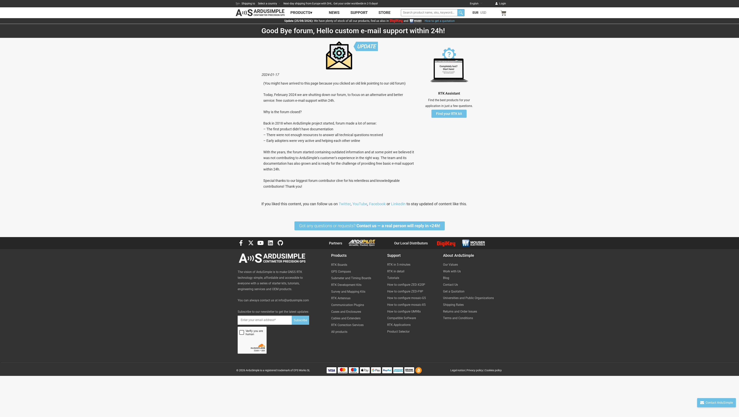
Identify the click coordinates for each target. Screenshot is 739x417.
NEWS (334, 12)
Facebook (377, 204)
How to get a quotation (440, 21)
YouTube (359, 204)
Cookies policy (493, 370)
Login (502, 3)
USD (483, 12)
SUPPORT (359, 12)
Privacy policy (475, 370)
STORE (384, 12)
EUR (475, 12)
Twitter (345, 204)
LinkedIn (398, 204)
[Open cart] (503, 13)
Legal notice (457, 370)
